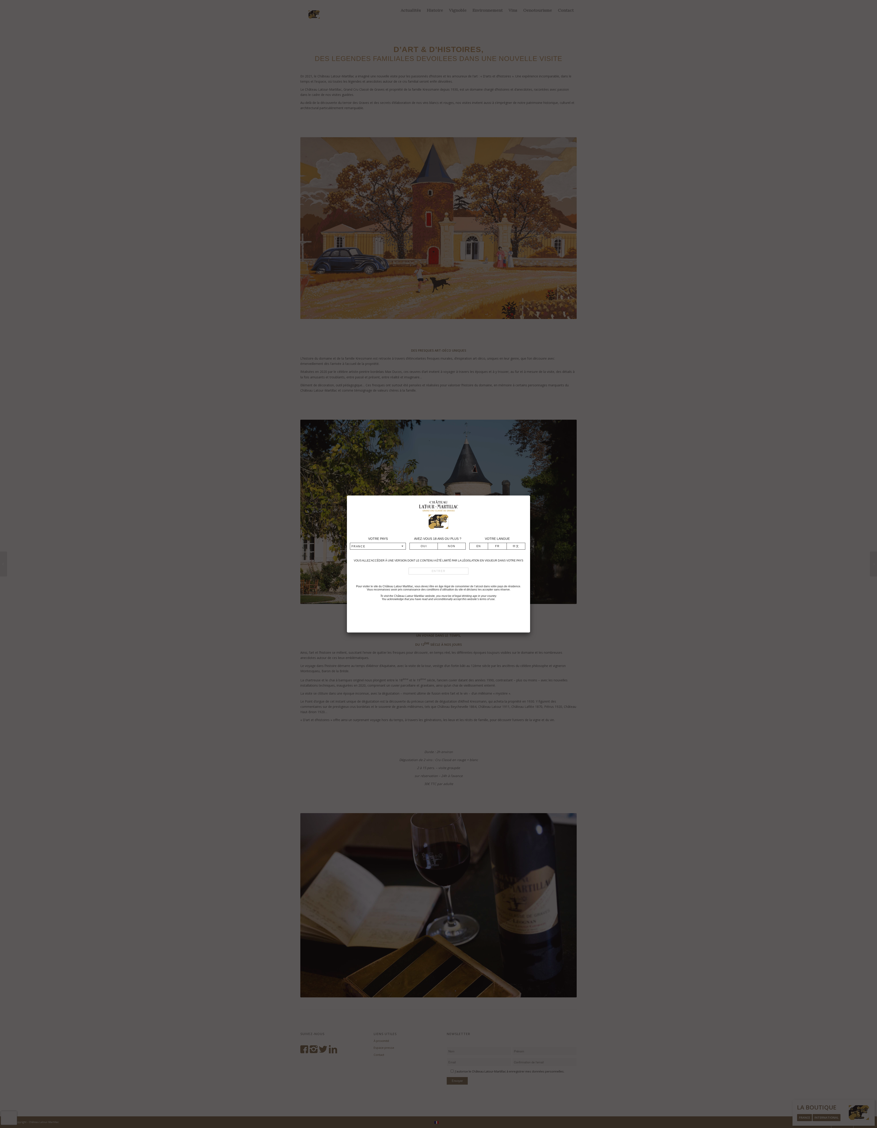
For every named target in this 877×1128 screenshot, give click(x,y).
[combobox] (378, 546)
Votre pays (378, 538)
